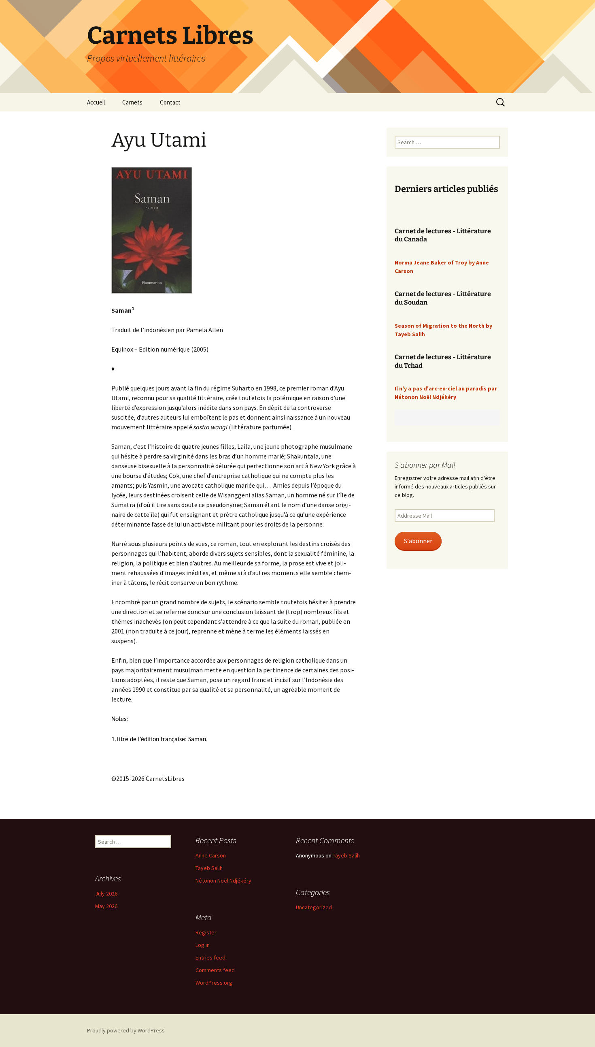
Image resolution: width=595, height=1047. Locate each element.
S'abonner (418, 541)
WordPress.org (214, 982)
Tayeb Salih (209, 868)
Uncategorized (314, 907)
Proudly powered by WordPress (126, 1030)
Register (206, 932)
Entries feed (210, 957)
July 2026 (106, 893)
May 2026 (106, 906)
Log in (203, 945)
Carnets (132, 102)
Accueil (96, 102)
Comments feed (215, 970)
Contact (170, 102)
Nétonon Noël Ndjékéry (223, 880)
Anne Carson (211, 855)
